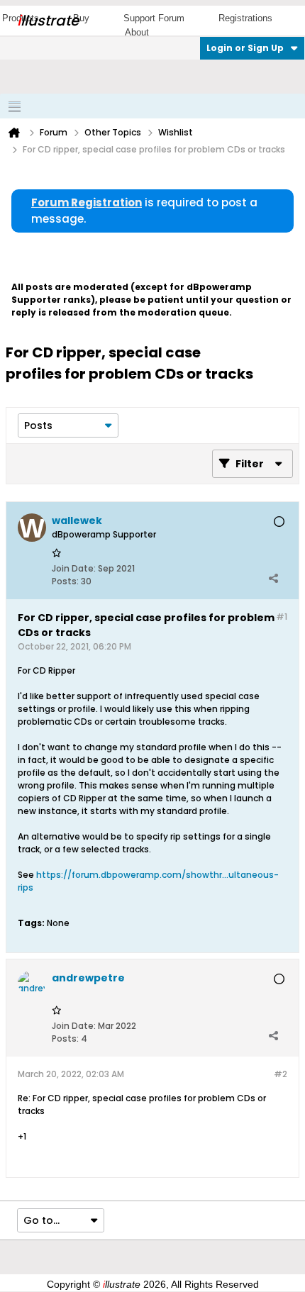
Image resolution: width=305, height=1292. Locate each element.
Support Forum (153, 18)
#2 (280, 1074)
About (137, 32)
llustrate (48, 20)
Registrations (245, 18)
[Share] (273, 578)
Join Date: (74, 568)
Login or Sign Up (245, 48)
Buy (81, 18)
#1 (281, 617)
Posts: (65, 581)
